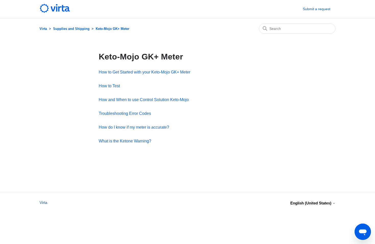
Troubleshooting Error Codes (125, 113)
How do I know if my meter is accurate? (134, 127)
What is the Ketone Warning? (125, 141)
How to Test (109, 86)
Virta (43, 29)
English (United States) (311, 203)
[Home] (55, 11)
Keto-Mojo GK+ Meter (112, 29)
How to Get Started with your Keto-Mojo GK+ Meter (144, 72)
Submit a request (316, 9)
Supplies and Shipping (71, 29)
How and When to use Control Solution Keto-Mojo (144, 99)
